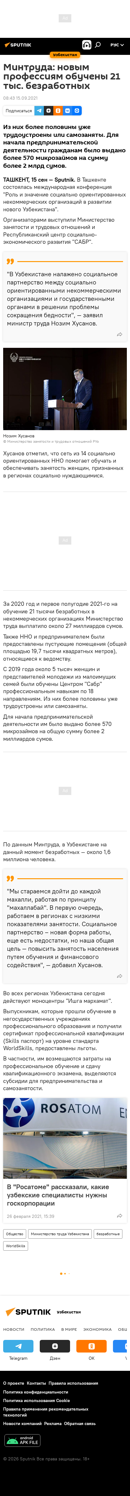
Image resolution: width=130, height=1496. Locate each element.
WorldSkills (15, 1245)
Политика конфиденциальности (35, 1392)
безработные (108, 1233)
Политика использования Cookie (36, 1400)
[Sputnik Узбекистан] (19, 47)
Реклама (53, 1423)
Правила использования (73, 1383)
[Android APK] (22, 1441)
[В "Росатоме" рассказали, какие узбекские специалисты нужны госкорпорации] (65, 1138)
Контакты (36, 1383)
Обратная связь (80, 1423)
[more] (119, 334)
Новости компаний (22, 1423)
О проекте (13, 1383)
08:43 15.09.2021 (20, 98)
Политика (43, 1329)
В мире (69, 1329)
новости (13, 1329)
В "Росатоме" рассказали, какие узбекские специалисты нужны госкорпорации (58, 1195)
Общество (14, 1233)
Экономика (97, 1329)
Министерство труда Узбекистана (60, 1233)
